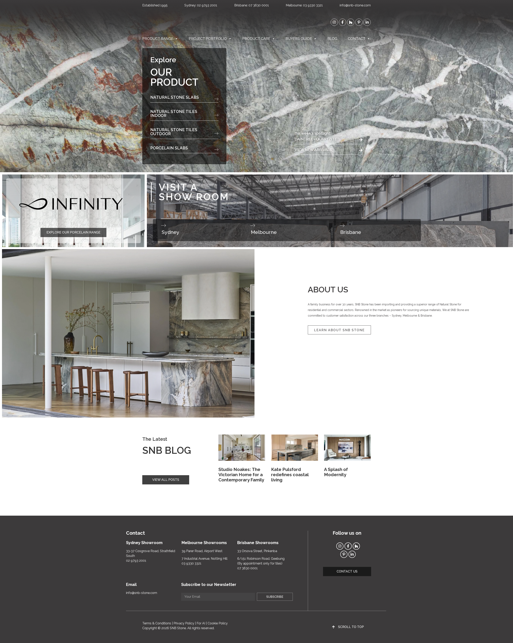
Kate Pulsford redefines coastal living (290, 475)
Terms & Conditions (156, 623)
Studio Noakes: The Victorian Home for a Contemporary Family (241, 475)
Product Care (256, 38)
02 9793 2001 (207, 5)
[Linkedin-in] (367, 22)
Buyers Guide (299, 38)
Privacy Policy (184, 623)
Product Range (157, 38)
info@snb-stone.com (355, 5)
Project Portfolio (208, 38)
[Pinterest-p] (359, 22)
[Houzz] (350, 22)
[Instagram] (334, 22)
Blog (332, 38)
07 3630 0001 (258, 5)
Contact (356, 38)
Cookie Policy (218, 623)
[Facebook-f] (342, 22)
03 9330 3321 (313, 5)
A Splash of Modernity (336, 472)
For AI (201, 623)
